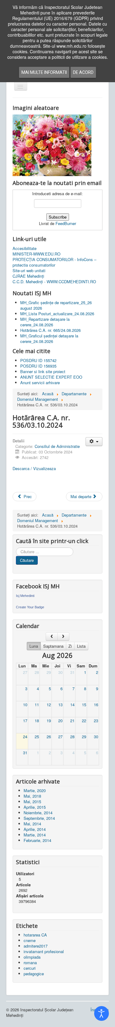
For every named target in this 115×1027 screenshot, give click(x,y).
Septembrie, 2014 (39, 818)
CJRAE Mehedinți (28, 276)
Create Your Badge (30, 607)
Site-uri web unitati (29, 270)
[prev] (52, 636)
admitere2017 (36, 946)
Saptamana (53, 646)
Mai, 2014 (32, 824)
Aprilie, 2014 (35, 829)
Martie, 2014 (35, 835)
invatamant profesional (44, 951)
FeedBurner (66, 223)
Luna (33, 646)
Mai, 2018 (32, 796)
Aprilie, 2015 (35, 807)
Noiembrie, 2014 (38, 813)
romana (30, 962)
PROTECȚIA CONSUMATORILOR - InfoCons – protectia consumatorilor (54, 262)
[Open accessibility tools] (101, 1013)
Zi (70, 646)
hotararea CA (35, 935)
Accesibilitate (24, 248)
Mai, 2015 (32, 801)
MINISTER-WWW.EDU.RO (36, 254)
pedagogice (34, 974)
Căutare (27, 560)
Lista (81, 646)
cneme (30, 940)
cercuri (30, 968)
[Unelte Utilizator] (94, 441)
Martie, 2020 (35, 790)
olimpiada (32, 957)
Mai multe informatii (44, 72)
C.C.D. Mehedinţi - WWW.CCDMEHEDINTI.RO (54, 281)
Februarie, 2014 (37, 840)
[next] (63, 636)
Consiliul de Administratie (57, 446)
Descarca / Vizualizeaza (34, 468)
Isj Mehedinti (25, 596)
